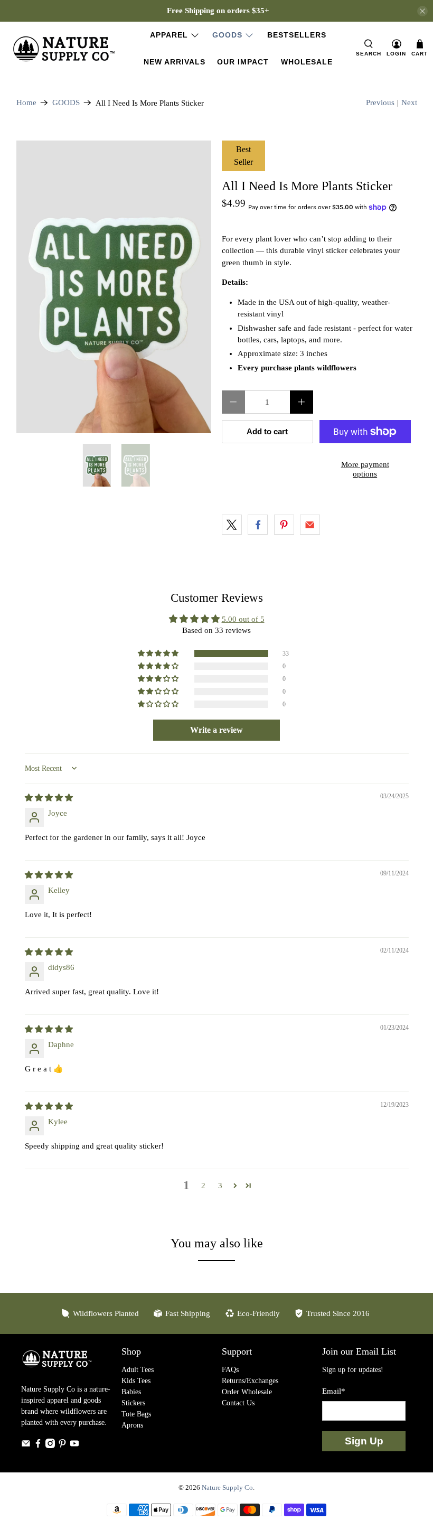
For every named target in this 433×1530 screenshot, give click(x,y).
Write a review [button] (216, 729)
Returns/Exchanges (250, 1381)
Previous (380, 102)
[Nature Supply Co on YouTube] (74, 1446)
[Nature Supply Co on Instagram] (50, 1446)
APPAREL (169, 35)
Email (333, 1391)
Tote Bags (136, 1414)
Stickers (133, 1403)
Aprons (132, 1425)
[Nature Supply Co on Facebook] (38, 1446)
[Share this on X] (232, 525)
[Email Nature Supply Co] (26, 1446)
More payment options (365, 469)
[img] (49, 798)
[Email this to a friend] (310, 525)
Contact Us (238, 1403)
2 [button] (203, 1185)
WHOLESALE (307, 62)
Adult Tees (137, 1370)
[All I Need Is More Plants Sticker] (114, 287)
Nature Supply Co (227, 1487)
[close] (422, 11)
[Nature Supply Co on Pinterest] (62, 1446)
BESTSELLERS (296, 35)
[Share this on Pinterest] (284, 525)
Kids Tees (135, 1381)
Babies (131, 1392)
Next (409, 102)
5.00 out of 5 (243, 619)
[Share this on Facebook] (258, 525)
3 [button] (220, 1185)
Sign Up (364, 1441)
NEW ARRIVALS (174, 62)
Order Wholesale (247, 1392)
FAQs (230, 1370)
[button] (159, 653)
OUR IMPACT (243, 62)
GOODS (227, 35)
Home (26, 103)
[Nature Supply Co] (64, 49)
